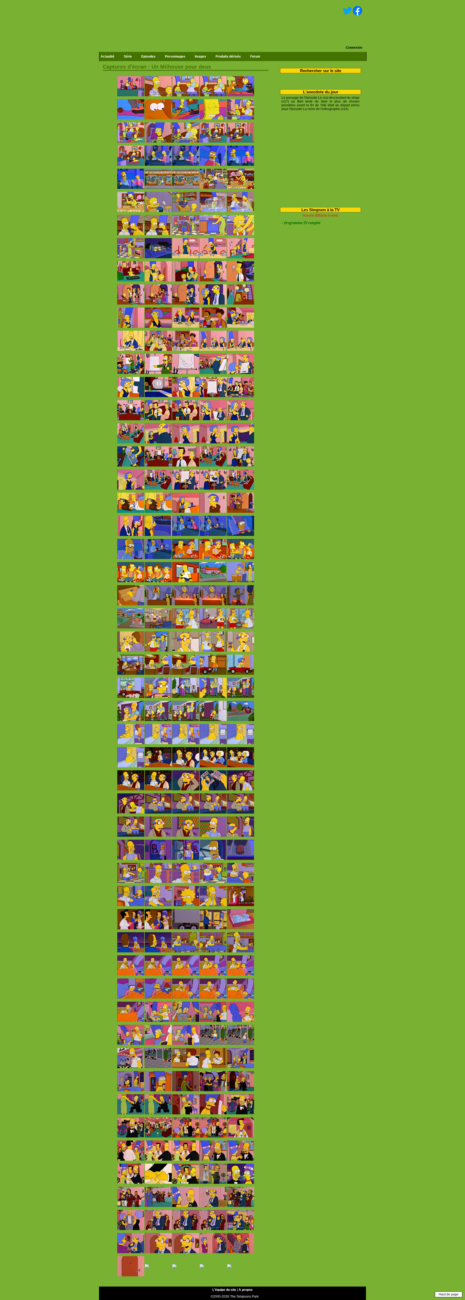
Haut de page (449, 1294)
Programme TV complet (302, 223)
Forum (255, 56)
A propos (246, 1290)
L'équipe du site (224, 1290)
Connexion (354, 48)
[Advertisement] (318, 158)
